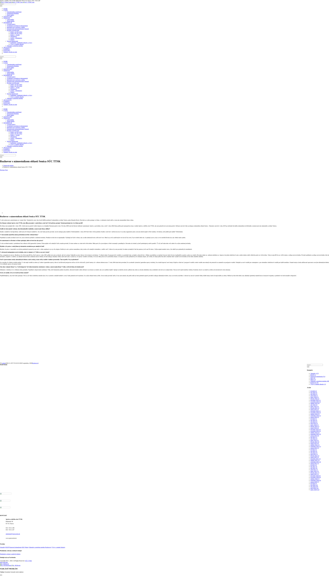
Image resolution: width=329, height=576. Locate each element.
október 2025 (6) (314, 403)
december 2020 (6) (315, 476)
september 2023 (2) (315, 434)
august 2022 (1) (314, 448)
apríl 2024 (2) (314, 423)
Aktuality (2, 547)
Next (6, 170)
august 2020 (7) (314, 482)
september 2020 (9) (315, 480)
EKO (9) (312, 378)
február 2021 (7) (314, 472)
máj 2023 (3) (313, 439)
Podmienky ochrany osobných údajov (10, 554)
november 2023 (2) (315, 431)
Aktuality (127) (314, 373)
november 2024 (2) (315, 412)
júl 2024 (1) (313, 418)
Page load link (4, 562)
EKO (23, 547)
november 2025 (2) (315, 402)
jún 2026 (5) (313, 392)
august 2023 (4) (314, 435)
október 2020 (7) (314, 479)
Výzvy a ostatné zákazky (58, 547)
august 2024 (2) (314, 417)
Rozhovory (35, 363)
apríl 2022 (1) (314, 454)
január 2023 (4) (314, 443)
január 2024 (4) (314, 428)
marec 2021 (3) (314, 471)
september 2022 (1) (315, 446)
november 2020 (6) (315, 477)
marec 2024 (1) (314, 425)
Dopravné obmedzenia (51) (317, 376)
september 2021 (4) (315, 462)
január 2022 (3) (314, 457)
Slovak (7, 564)
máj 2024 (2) (313, 422)
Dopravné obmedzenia (15, 547)
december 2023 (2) (315, 429)
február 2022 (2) (314, 455)
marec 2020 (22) (314, 489)
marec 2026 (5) (314, 397)
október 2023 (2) (314, 432)
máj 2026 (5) (313, 394)
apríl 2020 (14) (314, 488)
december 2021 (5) (315, 459)
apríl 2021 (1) (314, 469)
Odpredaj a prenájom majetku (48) (319, 381)
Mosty (27, 547)
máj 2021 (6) (313, 468)
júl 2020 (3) (313, 483)
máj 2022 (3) (313, 452)
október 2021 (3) (314, 460)
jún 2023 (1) (313, 437)
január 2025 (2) (314, 409)
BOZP (7, 547)
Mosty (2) (313, 379)
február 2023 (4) (314, 442)
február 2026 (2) (314, 398)
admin (3, 363)
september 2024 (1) (315, 415)
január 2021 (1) (314, 474)
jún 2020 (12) (314, 485)
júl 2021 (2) (313, 465)
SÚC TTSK (28, 561)
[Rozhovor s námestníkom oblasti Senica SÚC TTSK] (44, 213)
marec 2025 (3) (314, 406)
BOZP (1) (313, 375)
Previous (2, 170)
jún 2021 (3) (313, 466)
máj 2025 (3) (313, 405)
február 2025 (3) (314, 408)
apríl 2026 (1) (314, 395)
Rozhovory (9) (314, 382)
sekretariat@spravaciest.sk (13, 534)
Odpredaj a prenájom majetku (37, 547)
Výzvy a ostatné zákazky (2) (318, 384)
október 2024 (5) (314, 414)
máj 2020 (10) (314, 486)
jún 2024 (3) (313, 420)
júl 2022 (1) (313, 449)
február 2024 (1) (314, 426)
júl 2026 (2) (313, 391)
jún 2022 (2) (313, 451)
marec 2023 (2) (314, 440)
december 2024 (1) (315, 411)
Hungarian (8, 565)
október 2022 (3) (314, 445)
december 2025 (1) (315, 400)
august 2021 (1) (314, 463)
